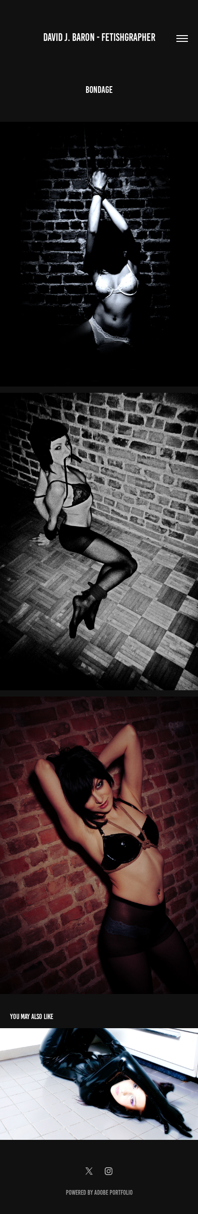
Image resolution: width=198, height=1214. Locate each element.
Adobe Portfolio (113, 1192)
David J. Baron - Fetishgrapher (99, 37)
